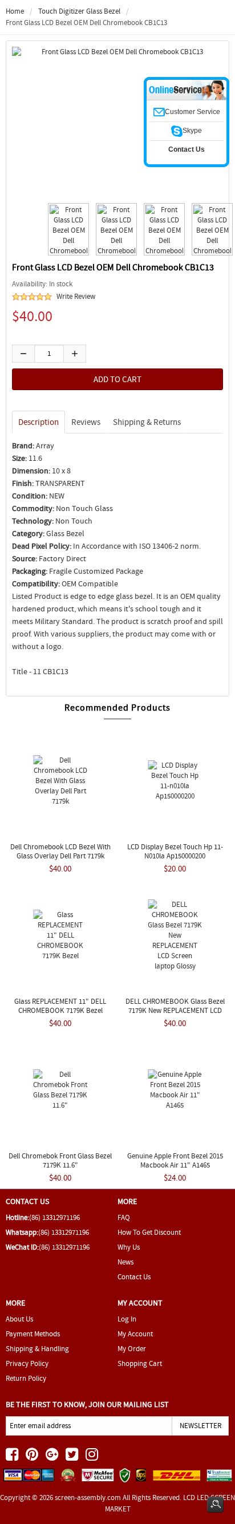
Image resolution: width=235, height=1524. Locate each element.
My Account (135, 1334)
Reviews (85, 422)
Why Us (129, 1247)
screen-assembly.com (88, 1497)
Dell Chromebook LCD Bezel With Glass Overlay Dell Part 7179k (60, 851)
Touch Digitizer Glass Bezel (79, 11)
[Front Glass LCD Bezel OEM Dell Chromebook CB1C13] (66, 229)
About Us (19, 1319)
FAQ (124, 1217)
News (125, 1262)
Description (38, 422)
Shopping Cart (140, 1363)
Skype (192, 131)
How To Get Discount (149, 1232)
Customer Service (192, 112)
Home (15, 11)
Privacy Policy (27, 1363)
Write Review (75, 296)
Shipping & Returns (147, 422)
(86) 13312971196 (54, 1217)
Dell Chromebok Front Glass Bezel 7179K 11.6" (60, 1160)
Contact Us (134, 1277)
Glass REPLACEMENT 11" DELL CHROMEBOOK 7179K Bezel (60, 1005)
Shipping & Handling (37, 1348)
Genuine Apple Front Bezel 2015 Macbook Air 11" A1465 (175, 1160)
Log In (127, 1319)
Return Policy (26, 1378)
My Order (132, 1348)
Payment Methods (33, 1334)
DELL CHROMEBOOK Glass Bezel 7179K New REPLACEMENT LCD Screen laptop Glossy (175, 1010)
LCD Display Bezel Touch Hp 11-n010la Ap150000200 (175, 851)
